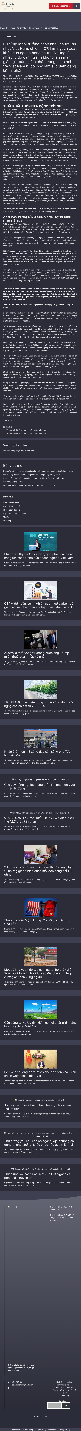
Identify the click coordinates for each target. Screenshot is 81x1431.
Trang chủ (4, 28)
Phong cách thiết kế (11, 510)
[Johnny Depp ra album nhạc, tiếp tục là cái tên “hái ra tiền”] (40, 1100)
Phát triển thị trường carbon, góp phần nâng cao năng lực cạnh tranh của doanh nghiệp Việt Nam (39, 556)
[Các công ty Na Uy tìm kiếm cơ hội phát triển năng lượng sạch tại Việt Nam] (40, 1018)
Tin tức (9, 427)
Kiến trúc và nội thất (11, 506)
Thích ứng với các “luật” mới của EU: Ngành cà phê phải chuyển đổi (37, 1176)
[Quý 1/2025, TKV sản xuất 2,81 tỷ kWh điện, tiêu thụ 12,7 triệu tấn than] (41, 813)
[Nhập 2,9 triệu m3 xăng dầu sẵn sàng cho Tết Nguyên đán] (40, 747)
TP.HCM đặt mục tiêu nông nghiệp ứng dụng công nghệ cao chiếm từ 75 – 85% (40, 704)
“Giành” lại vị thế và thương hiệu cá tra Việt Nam (26, 430)
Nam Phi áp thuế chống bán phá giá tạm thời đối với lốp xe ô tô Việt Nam (34, 478)
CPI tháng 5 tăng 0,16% (13, 482)
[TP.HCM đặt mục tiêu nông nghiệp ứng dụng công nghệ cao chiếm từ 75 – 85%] (40, 697)
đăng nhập (15, 451)
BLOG (12, 28)
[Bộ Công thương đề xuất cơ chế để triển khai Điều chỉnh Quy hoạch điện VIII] (40, 1067)
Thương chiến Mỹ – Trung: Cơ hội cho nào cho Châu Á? (37, 922)
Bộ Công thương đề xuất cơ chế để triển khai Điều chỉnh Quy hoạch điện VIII (40, 1074)
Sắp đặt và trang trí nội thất (14, 513)
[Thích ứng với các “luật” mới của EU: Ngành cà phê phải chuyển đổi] (40, 1169)
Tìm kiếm (62, 1401)
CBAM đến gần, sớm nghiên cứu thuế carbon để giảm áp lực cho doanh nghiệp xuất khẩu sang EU (39, 605)
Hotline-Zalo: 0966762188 (61, 6)
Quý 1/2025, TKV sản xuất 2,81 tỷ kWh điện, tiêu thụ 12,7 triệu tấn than (39, 819)
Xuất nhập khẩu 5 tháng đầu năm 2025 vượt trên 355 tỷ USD (29, 485)
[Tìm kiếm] (66, 1405)
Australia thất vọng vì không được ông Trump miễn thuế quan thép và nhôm (36, 654)
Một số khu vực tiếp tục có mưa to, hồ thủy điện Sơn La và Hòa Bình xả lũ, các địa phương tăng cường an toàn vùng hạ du (38, 973)
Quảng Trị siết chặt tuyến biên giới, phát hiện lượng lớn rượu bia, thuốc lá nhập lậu (38, 471)
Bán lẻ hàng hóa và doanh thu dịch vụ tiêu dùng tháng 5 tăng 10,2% (32, 475)
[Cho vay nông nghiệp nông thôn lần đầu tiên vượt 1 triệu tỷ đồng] (40, 780)
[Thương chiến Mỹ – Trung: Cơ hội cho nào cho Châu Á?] (40, 915)
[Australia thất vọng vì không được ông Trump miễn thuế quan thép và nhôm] (40, 648)
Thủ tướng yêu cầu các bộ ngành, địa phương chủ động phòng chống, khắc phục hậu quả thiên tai (40, 1142)
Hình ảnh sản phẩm (11, 503)
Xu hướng (7, 521)
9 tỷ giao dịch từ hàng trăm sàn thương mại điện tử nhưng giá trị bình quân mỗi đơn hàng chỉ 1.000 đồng (39, 870)
